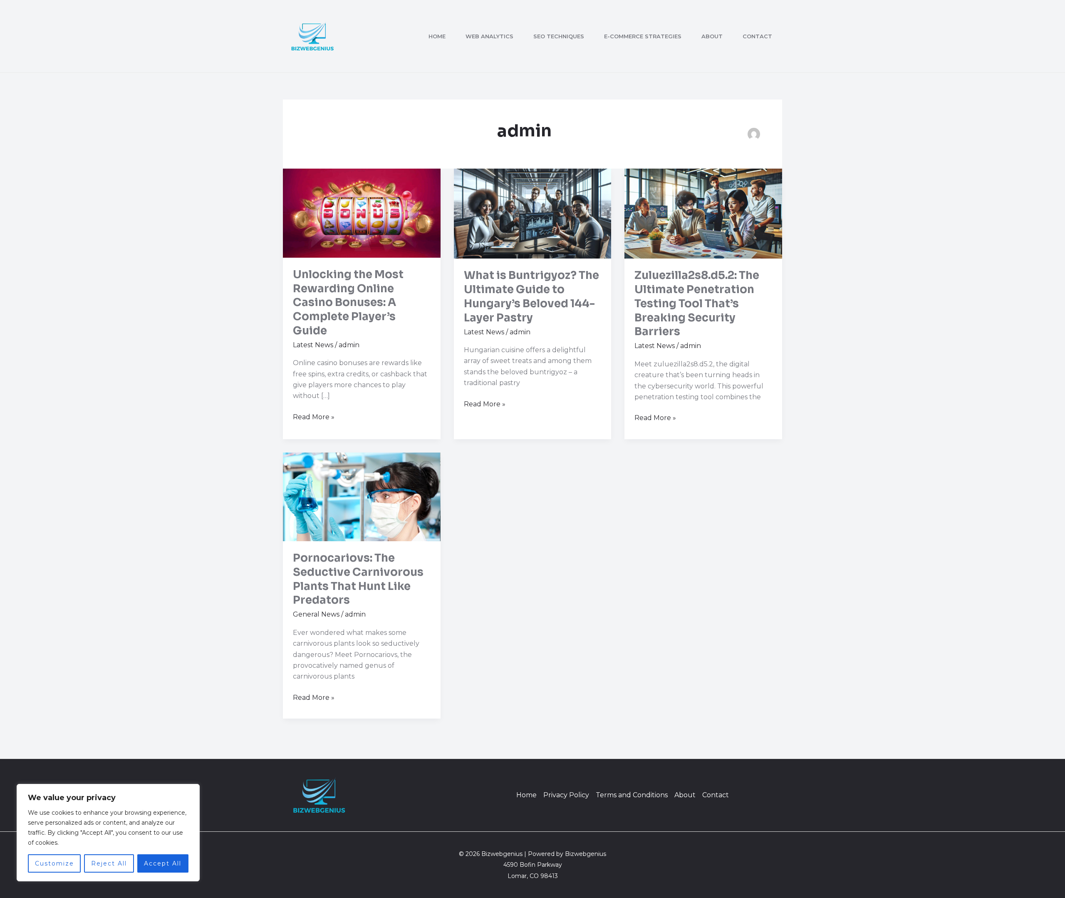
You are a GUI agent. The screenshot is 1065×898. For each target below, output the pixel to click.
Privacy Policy (566, 795)
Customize (54, 863)
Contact (757, 36)
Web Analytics (489, 36)
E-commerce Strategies (642, 36)
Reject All (109, 863)
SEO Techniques (558, 36)
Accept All (162, 863)
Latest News (313, 345)
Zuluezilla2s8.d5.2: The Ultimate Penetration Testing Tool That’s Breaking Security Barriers (696, 303)
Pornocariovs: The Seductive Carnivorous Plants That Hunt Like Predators (358, 579)
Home (437, 36)
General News (316, 614)
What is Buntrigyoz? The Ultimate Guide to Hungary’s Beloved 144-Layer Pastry (531, 296)
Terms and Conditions (632, 795)
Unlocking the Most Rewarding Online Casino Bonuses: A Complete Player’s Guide (348, 303)
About (712, 36)
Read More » (313, 416)
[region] (108, 832)
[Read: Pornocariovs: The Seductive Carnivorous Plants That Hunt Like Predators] (362, 496)
